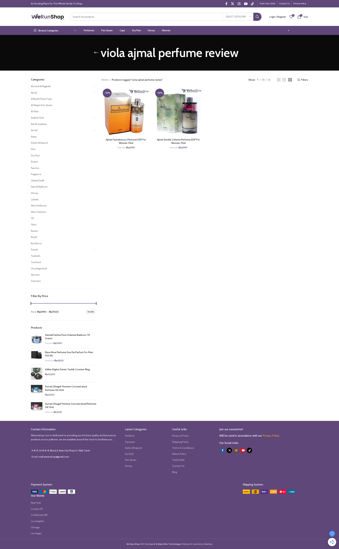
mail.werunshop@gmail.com (53, 456)
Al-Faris (35, 111)
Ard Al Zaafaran (39, 124)
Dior (33, 149)
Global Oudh (37, 180)
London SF (37, 509)
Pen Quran (130, 459)
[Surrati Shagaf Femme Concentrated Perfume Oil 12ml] (36, 408)
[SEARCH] (257, 17)
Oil (32, 218)
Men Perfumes (39, 205)
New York (36, 502)
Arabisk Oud (37, 117)
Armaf (34, 130)
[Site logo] (47, 16)
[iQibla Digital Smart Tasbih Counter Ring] (36, 373)
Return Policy (179, 453)
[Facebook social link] (226, 3)
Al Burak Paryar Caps (41, 98)
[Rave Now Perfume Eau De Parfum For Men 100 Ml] (36, 356)
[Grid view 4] (290, 80)
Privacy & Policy (180, 435)
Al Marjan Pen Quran (41, 105)
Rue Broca (36, 243)
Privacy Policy (271, 435)
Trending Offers (299, 30)
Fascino (35, 168)
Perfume (129, 435)
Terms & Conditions (183, 447)
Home (105, 79)
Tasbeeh (35, 255)
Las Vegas (36, 533)
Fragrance (36, 174)
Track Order (178, 459)
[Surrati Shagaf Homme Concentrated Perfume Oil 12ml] (36, 391)
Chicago (35, 527)
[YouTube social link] (245, 3)
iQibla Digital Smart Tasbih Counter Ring (67, 369)
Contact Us (178, 465)
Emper (34, 161)
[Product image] (126, 111)
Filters (304, 79)
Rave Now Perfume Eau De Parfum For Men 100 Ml (69, 354)
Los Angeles (37, 521)
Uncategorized (39, 268)
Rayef (34, 237)
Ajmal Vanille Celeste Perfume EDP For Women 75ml (178, 141)
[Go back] (96, 52)
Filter (91, 311)
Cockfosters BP (39, 515)
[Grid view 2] (278, 80)
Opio (33, 224)
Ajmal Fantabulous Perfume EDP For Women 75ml (126, 141)
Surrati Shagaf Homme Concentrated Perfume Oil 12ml (66, 388)
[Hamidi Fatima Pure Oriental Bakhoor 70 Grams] (36, 339)
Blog (174, 472)
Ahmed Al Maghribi (41, 86)
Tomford (36, 262)
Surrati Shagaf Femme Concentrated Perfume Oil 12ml (70, 405)
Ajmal (34, 92)
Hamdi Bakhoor (39, 186)
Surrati (34, 249)
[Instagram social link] (239, 3)
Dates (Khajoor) (39, 142)
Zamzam (36, 281)
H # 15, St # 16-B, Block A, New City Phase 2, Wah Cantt (61, 450)
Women (35, 274)
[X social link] (232, 3)
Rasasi (34, 230)
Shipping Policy (180, 441)
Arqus (34, 136)
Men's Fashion (38, 212)
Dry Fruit (35, 155)
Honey (34, 193)
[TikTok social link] (252, 3)
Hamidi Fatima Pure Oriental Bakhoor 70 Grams (67, 336)
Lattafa (34, 199)
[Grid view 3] (284, 80)
